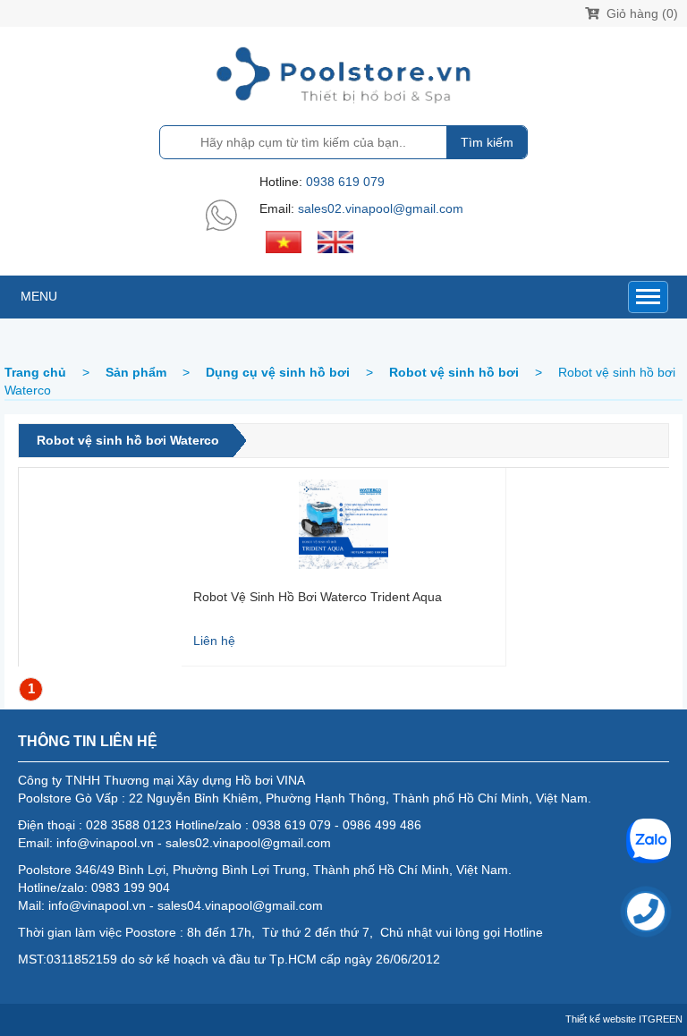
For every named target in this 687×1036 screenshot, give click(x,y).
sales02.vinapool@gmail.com (380, 208)
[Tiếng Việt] (283, 241)
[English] (335, 241)
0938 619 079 (345, 181)
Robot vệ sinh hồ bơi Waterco (128, 440)
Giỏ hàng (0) (640, 13)
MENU (39, 296)
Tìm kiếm (487, 142)
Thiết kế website (600, 1019)
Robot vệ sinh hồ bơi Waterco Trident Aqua (317, 597)
